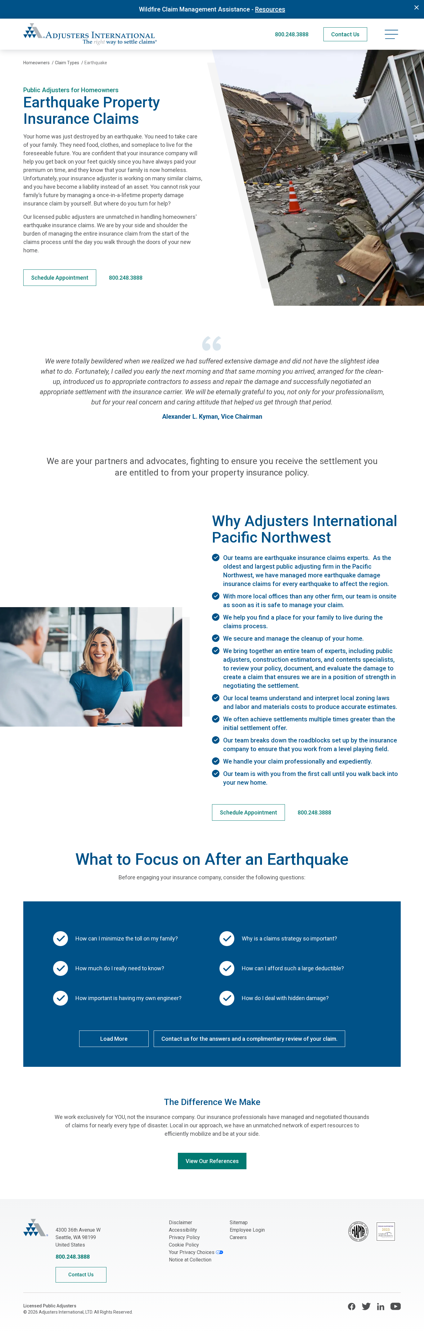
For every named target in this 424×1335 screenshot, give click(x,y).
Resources (270, 9)
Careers (238, 1237)
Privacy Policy (184, 1237)
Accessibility (183, 1230)
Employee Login (247, 1230)
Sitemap (239, 1222)
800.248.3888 (292, 34)
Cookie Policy (184, 1245)
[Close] (416, 7)
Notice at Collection (190, 1260)
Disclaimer (180, 1222)
